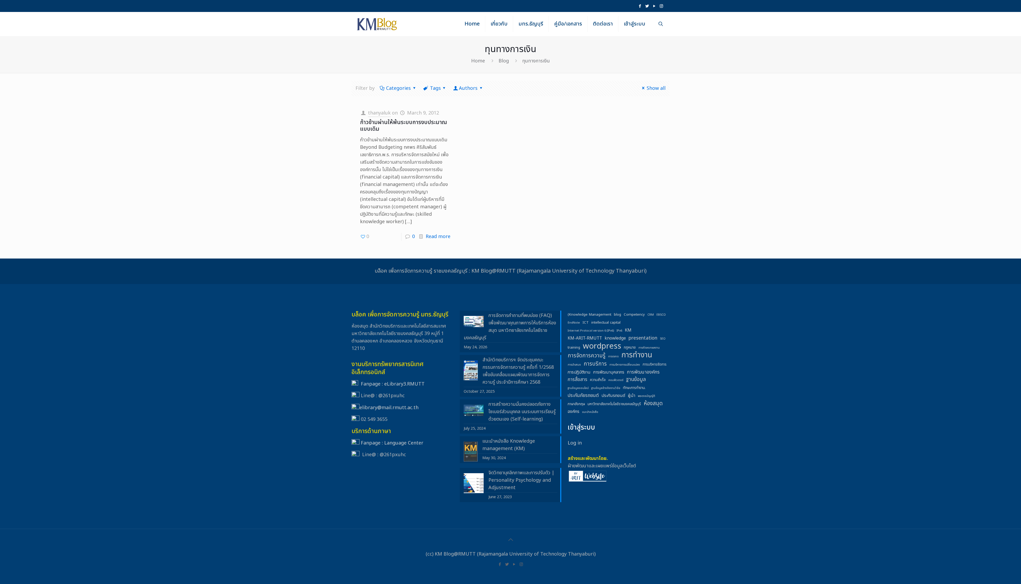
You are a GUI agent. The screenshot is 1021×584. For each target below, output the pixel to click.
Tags (435, 88)
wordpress (602, 346)
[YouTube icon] (654, 6)
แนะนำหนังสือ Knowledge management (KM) (508, 445)
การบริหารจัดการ (655, 364)
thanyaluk (379, 113)
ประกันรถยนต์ (613, 395)
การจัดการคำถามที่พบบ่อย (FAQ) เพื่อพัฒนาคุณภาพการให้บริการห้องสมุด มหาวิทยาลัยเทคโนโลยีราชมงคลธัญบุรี (510, 326)
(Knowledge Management (589, 314)
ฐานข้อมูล (636, 379)
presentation (643, 338)
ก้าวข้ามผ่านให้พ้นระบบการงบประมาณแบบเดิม (403, 125)
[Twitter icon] (647, 6)
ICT (586, 322)
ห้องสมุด (653, 403)
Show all (656, 88)
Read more (438, 236)
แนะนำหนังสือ (590, 412)
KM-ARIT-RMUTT (585, 338)
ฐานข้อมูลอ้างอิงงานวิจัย (605, 388)
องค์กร (573, 411)
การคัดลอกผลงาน (649, 348)
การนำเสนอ (574, 365)
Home (478, 61)
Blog (504, 61)
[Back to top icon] (510, 539)
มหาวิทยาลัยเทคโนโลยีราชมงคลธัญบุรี (614, 404)
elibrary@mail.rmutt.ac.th (389, 407)
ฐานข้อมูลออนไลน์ (578, 388)
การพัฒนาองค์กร (643, 372)
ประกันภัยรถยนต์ (583, 395)
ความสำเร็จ (598, 380)
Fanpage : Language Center (392, 443)
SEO (663, 339)
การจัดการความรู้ (586, 355)
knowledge (615, 338)
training (574, 347)
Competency (634, 314)
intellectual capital (606, 322)
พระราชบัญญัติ (646, 396)
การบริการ (595, 364)
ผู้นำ (631, 395)
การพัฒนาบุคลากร (608, 372)
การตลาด (613, 356)
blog (617, 314)
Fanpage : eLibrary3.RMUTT (393, 384)
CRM (650, 315)
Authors (468, 88)
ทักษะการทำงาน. (634, 388)
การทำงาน (636, 355)
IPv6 (619, 331)
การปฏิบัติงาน (579, 372)
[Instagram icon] (661, 6)
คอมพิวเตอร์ (615, 380)
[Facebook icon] (640, 6)
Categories (398, 88)
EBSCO (661, 315)
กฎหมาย (630, 347)
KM (628, 330)
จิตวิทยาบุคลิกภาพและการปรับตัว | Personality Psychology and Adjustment (521, 480)
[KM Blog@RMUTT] (377, 24)
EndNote (574, 323)
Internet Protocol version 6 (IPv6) (591, 331)
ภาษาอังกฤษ (576, 404)
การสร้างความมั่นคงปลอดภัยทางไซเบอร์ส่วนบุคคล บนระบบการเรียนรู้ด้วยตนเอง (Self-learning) (522, 412)
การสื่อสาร (577, 379)
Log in (575, 443)
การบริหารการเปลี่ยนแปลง (624, 365)
